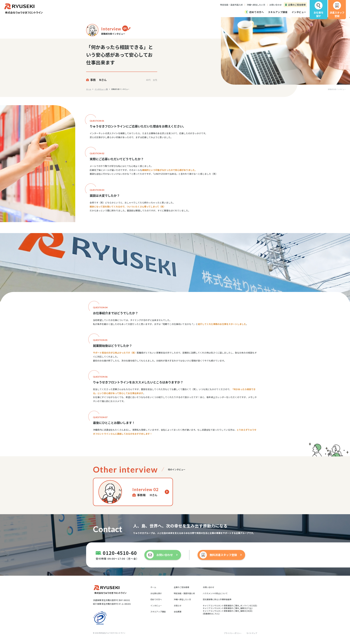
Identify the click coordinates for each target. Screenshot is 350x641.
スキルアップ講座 (158, 611)
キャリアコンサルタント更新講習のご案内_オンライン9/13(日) (230, 605)
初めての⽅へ (156, 599)
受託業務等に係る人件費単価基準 (217, 599)
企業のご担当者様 (181, 587)
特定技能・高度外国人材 (184, 593)
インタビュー (156, 605)
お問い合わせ (208, 587)
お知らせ (177, 605)
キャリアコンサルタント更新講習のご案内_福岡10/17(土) (227, 608)
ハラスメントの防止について (215, 593)
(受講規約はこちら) (211, 613)
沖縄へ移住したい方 (182, 599)
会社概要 (177, 611)
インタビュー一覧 (101, 89)
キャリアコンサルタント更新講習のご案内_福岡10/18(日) (227, 611)
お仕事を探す (156, 593)
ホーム (88, 89)
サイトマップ (251, 633)
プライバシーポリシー (233, 633)
